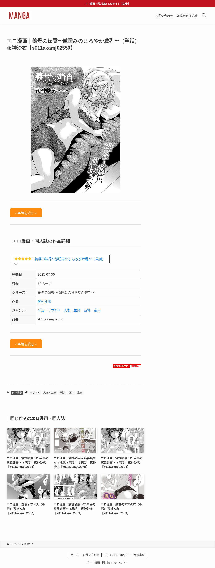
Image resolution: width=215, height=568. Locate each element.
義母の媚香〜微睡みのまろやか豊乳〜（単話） (70, 259)
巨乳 (87, 310)
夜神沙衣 (44, 301)
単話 (41, 310)
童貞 (97, 310)
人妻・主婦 (72, 310)
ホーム (75, 554)
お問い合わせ (91, 554)
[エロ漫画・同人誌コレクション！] (19, 15)
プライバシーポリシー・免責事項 (124, 554)
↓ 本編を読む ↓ (26, 212)
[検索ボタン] (203, 15)
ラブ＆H (54, 310)
